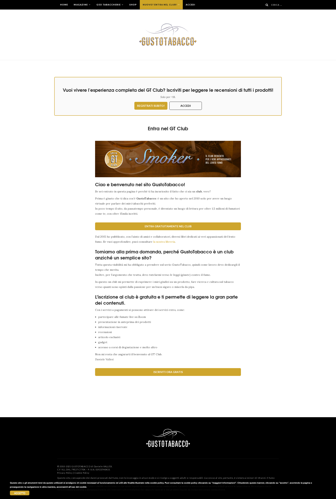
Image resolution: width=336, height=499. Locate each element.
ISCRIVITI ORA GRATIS (168, 372)
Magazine (81, 4)
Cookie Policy (81, 473)
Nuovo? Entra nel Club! (160, 4)
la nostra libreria (164, 241)
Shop (133, 4)
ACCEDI (185, 105)
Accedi (190, 4)
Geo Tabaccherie (108, 4)
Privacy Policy (65, 473)
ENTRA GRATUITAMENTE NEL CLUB (168, 226)
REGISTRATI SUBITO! (151, 105)
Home (64, 4)
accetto (19, 493)
